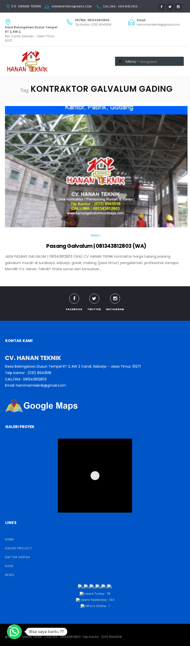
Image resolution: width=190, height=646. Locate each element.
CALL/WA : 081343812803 (120, 6)
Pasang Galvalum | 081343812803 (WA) (96, 246)
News (95, 235)
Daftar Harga (17, 557)
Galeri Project (18, 548)
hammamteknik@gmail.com (71, 6)
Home (9, 539)
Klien (9, 566)
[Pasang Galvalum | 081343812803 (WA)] (96, 168)
